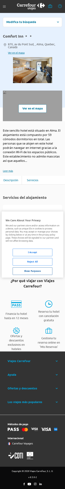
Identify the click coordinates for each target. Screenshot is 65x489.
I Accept (32, 252)
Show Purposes (32, 271)
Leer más (8, 171)
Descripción (10, 180)
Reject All (32, 261)
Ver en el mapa (16, 52)
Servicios (32, 180)
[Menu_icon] (4, 7)
